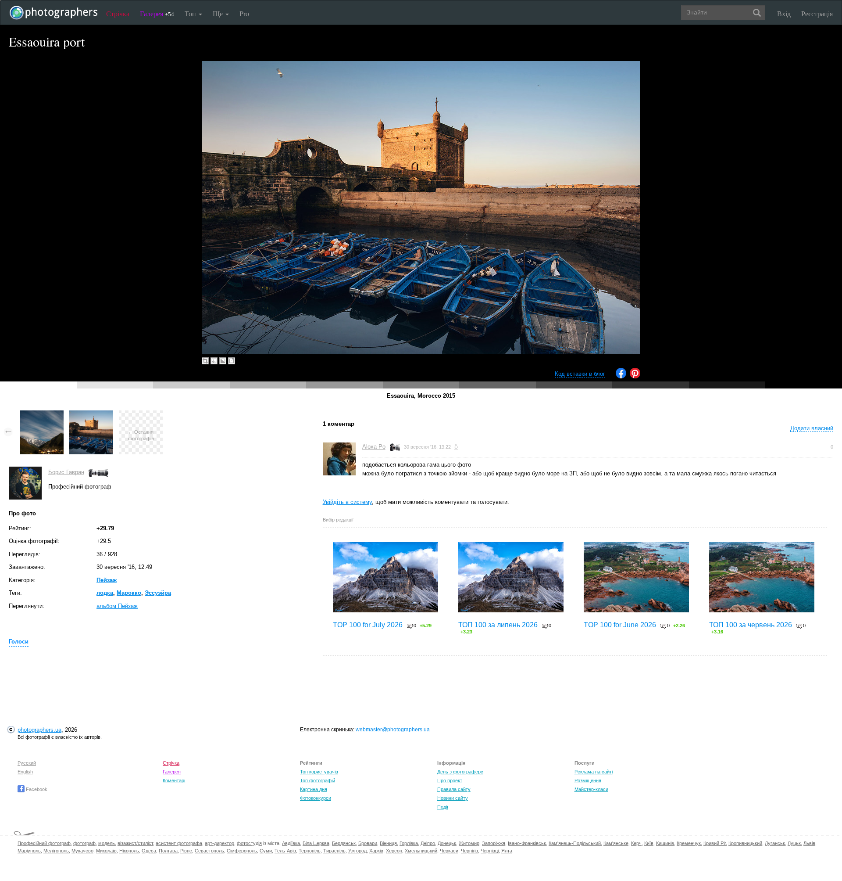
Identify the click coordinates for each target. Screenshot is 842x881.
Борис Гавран (66, 472)
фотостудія (249, 843)
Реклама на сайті (593, 771)
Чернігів (469, 850)
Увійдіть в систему (347, 502)
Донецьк (447, 843)
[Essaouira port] (91, 414)
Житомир (469, 843)
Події (442, 806)
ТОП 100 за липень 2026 (498, 625)
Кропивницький (745, 843)
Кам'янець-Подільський (575, 843)
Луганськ (775, 843)
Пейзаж (106, 580)
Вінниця (388, 843)
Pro (244, 13)
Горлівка (409, 843)
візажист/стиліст (135, 843)
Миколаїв (106, 850)
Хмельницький (421, 850)
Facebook (36, 789)
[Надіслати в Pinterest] (635, 376)
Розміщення (587, 780)
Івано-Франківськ (527, 843)
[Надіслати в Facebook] (621, 376)
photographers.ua (39, 729)
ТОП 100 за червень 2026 (750, 625)
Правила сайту (454, 789)
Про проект (449, 780)
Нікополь (129, 850)
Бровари (367, 843)
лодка (104, 593)
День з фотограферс (460, 771)
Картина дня (313, 789)
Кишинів (665, 843)
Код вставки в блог (580, 373)
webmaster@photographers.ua (393, 729)
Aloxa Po (373, 446)
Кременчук (689, 843)
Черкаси (449, 850)
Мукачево (82, 850)
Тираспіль (334, 850)
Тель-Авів (285, 850)
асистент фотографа (179, 843)
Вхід (784, 13)
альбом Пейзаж (117, 606)
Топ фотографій (317, 780)
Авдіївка (291, 843)
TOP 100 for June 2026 (620, 625)
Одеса (149, 850)
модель (106, 843)
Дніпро (428, 843)
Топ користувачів (319, 771)
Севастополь (209, 850)
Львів (809, 843)
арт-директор (219, 843)
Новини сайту (452, 798)
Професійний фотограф (44, 843)
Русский (27, 763)
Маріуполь (29, 850)
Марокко (129, 593)
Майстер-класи (591, 789)
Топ (191, 13)
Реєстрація (817, 13)
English (25, 771)
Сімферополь (242, 850)
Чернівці (490, 850)
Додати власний (811, 428)
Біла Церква (316, 843)
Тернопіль (310, 850)
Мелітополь (56, 850)
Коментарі (174, 780)
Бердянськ (344, 843)
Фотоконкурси (315, 798)
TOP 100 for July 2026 (368, 625)
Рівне (186, 850)
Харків (376, 850)
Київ (648, 843)
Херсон (394, 850)
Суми (266, 850)
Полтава (168, 850)
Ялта (506, 850)
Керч (636, 843)
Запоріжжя (493, 843)
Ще (219, 13)
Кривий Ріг (714, 843)
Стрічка (117, 13)
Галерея (157, 13)
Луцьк (794, 843)
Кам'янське (615, 843)
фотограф (84, 843)
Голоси (19, 641)
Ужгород (357, 850)
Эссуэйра (158, 593)
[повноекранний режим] (231, 360)
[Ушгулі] (42, 414)
